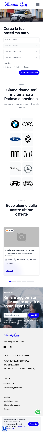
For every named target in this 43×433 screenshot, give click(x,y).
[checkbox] (5, 67)
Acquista (7, 397)
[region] (21, 254)
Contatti (6, 409)
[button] (4, 428)
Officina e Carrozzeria (12, 405)
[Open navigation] (37, 4)
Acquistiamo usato (11, 401)
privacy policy (11, 322)
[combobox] (21, 39)
